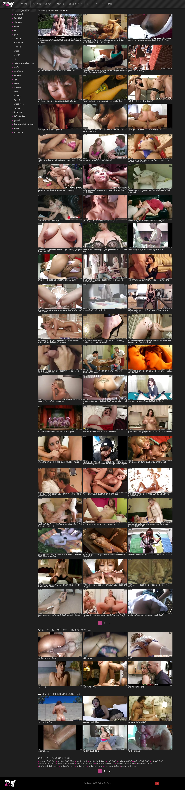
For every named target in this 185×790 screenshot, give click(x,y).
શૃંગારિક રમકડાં (19, 104)
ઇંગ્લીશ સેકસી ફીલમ (112, 766)
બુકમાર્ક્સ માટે (107, 4)
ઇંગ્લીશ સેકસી (82, 766)
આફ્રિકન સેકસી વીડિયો (85, 764)
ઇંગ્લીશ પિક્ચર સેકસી (144, 764)
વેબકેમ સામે (18, 112)
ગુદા (15, 59)
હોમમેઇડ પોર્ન (18, 14)
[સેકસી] (7, 4)
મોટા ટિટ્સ (17, 39)
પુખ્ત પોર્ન (17, 55)
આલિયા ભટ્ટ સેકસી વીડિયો (125, 764)
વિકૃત (15, 79)
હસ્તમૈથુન (17, 75)
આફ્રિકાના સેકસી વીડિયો (105, 764)
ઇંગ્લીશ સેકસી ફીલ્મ (128, 766)
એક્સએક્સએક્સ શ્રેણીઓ (42, 4)
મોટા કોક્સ (17, 88)
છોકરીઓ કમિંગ (19, 132)
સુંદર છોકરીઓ (18, 71)
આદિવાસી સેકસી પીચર (47, 764)
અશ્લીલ (16, 67)
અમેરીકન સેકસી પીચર (47, 761)
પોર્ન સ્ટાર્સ (17, 96)
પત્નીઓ (16, 83)
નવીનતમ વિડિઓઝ (75, 4)
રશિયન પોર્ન (18, 22)
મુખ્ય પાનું (24, 4)
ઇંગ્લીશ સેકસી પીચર (96, 766)
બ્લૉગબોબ (17, 26)
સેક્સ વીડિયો (18, 18)
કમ (15, 30)
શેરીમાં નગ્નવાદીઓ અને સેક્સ (24, 124)
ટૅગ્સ (88, 4)
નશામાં (16, 92)
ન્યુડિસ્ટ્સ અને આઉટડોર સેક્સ (24, 63)
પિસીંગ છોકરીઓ (19, 116)
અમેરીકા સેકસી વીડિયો (97, 761)
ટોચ (96, 4)
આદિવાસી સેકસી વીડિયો (66, 764)
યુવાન (16, 35)
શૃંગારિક (16, 51)
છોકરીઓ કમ (18, 43)
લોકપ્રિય (60, 4)
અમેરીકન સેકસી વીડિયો (65, 761)
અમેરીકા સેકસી (81, 761)
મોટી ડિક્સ (17, 47)
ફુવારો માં (17, 120)
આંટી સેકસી (112, 761)
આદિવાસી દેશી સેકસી (141, 761)
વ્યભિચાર (17, 108)
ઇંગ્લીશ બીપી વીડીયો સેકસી (49, 766)
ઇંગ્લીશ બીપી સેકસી (68, 766)
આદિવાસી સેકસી (157, 761)
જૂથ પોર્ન (17, 100)
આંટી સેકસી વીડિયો (125, 761)
